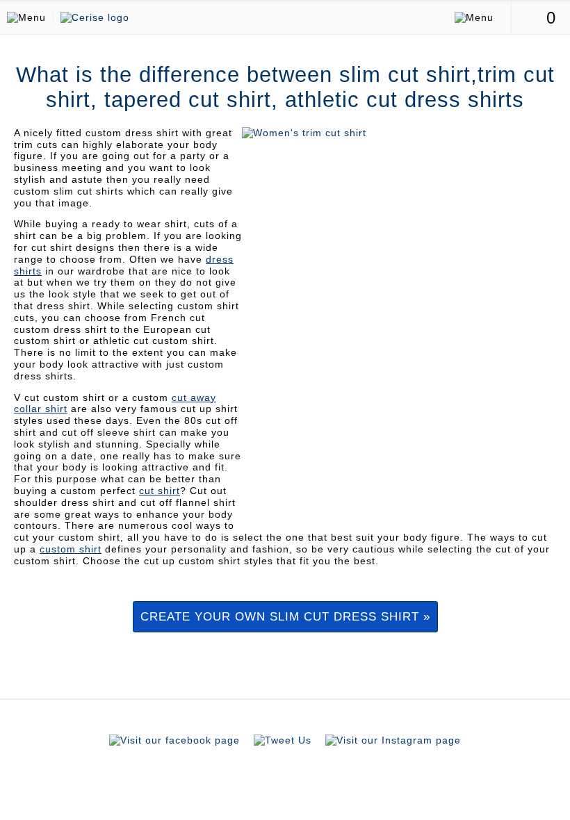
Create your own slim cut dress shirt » (285, 616)
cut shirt (159, 490)
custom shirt (70, 549)
